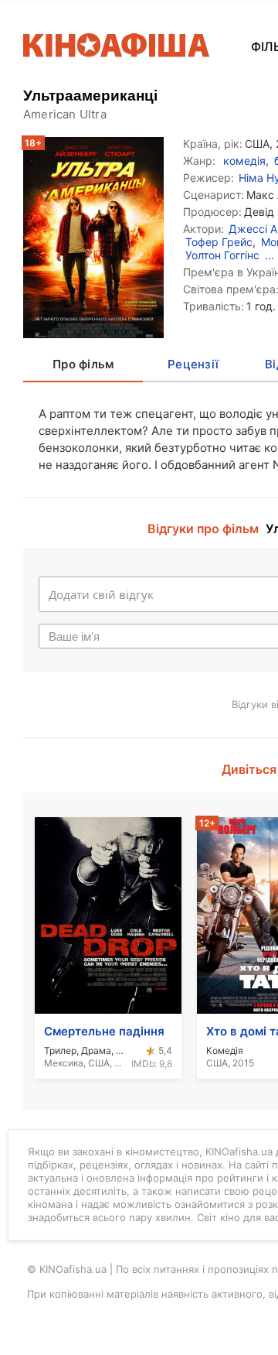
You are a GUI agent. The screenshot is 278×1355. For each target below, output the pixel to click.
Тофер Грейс (219, 241)
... (269, 255)
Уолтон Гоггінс (222, 255)
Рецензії (193, 364)
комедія (244, 160)
